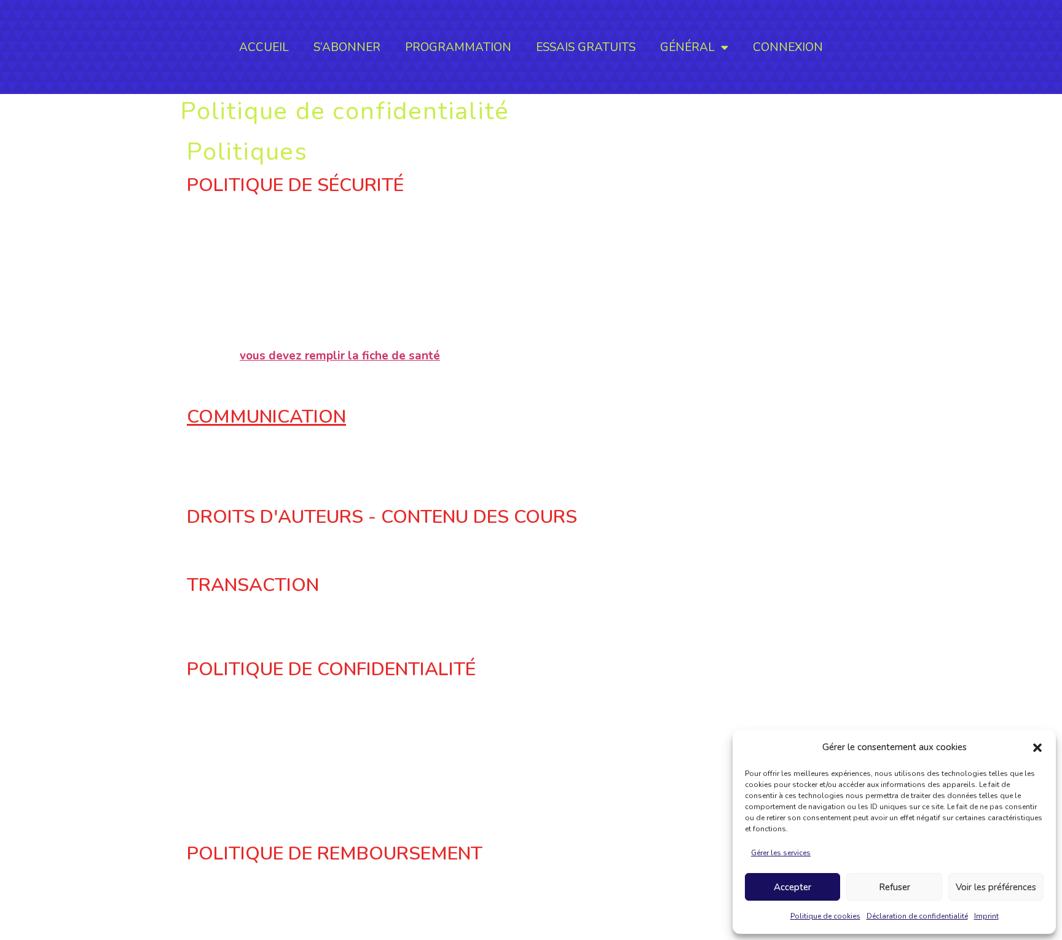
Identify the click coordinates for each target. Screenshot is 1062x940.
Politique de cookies (825, 916)
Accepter (792, 887)
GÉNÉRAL (687, 47)
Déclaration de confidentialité (917, 916)
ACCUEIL (264, 47)
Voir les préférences (996, 887)
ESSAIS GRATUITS (585, 47)
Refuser (894, 887)
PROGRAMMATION (458, 47)
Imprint (986, 916)
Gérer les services (781, 853)
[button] (1037, 748)
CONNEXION (788, 47)
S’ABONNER (346, 47)
